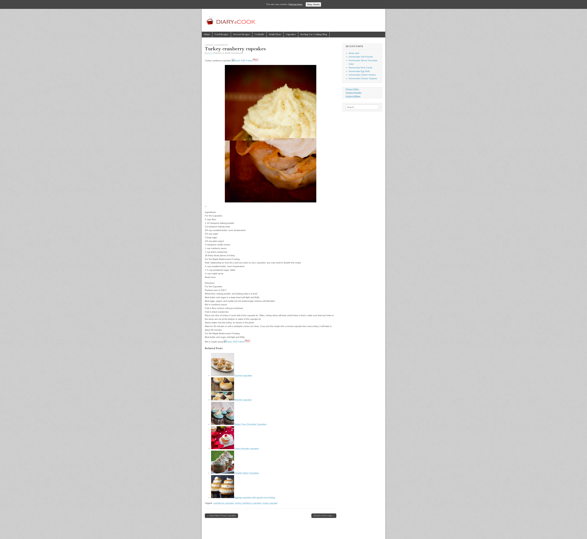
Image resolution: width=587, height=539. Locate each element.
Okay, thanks (313, 4)
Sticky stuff (354, 53)
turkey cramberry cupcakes (248, 503)
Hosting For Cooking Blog (314, 34)
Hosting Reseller (354, 92)
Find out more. (295, 4)
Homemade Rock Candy (360, 67)
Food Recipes (222, 34)
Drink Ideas (275, 34)
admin (209, 53)
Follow (248, 60)
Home (207, 34)
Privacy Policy (352, 89)
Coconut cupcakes (243, 375)
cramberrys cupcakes (223, 503)
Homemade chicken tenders (362, 75)
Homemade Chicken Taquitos (363, 78)
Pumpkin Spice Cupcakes (246, 473)
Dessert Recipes (241, 34)
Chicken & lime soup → (323, 516)
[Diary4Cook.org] (237, 18)
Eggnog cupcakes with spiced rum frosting (254, 497)
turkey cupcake (270, 503)
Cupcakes (291, 34)
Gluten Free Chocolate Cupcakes (250, 424)
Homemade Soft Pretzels (361, 56)
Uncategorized (221, 45)
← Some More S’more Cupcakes (221, 516)
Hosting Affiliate (353, 96)
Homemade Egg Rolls (359, 71)
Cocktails (259, 34)
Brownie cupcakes (243, 400)
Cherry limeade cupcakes (246, 448)
